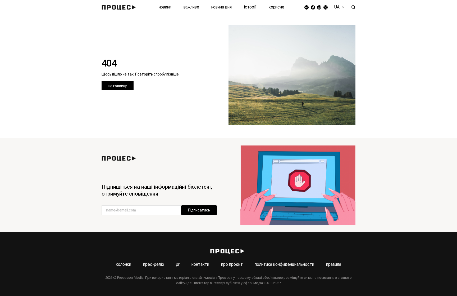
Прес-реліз (153, 264)
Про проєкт (232, 264)
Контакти (200, 264)
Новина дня (221, 7)
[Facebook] (313, 7)
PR (178, 264)
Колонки (123, 264)
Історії (250, 7)
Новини (165, 7)
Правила (333, 264)
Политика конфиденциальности (284, 264)
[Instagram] (319, 7)
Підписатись (199, 210)
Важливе (191, 7)
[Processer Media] (120, 7)
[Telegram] (306, 7)
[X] (325, 7)
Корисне (276, 7)
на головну (117, 86)
